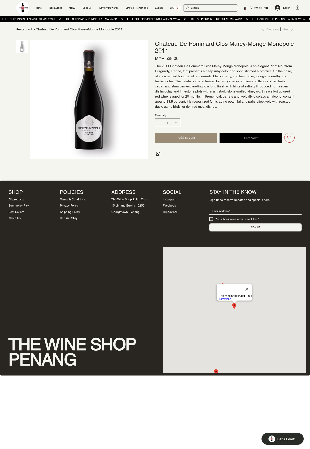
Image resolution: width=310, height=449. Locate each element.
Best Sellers (16, 212)
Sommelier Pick (18, 205)
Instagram (169, 199)
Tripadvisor (170, 212)
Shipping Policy (70, 212)
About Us (14, 218)
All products (16, 199)
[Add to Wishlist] (289, 138)
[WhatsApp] (158, 154)
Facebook (169, 205)
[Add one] (176, 122)
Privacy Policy (69, 205)
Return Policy (68, 218)
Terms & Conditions (73, 199)
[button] (297, 7)
